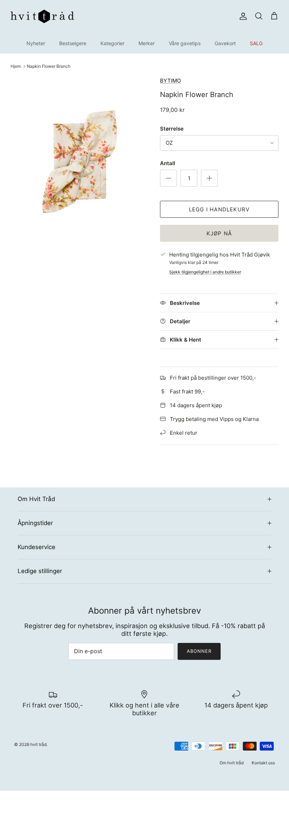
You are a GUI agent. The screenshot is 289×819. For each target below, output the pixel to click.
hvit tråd (38, 744)
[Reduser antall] (168, 178)
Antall (167, 163)
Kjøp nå (219, 233)
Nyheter (35, 43)
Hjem (16, 66)
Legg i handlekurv (219, 209)
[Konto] (241, 16)
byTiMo (170, 80)
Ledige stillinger (40, 570)
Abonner (199, 651)
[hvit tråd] (42, 16)
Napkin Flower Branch (48, 66)
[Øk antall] (209, 178)
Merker (147, 43)
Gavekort (225, 43)
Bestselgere (72, 43)
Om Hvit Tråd (36, 498)
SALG (256, 43)
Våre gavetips (185, 43)
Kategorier (112, 43)
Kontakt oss (263, 762)
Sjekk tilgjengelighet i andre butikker (205, 272)
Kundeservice (36, 546)
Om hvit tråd (232, 762)
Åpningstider (35, 522)
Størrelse (172, 128)
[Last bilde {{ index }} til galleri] (77, 160)
